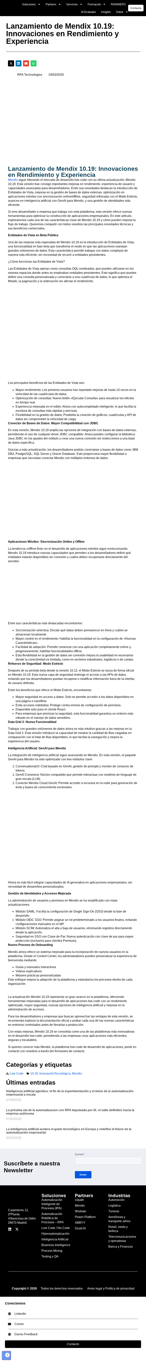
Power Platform (85, 1217)
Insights (106, 11)
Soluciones (29, 4)
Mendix (13, 179)
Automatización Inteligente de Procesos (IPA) (51, 1204)
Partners (51, 4)
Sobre (119, 11)
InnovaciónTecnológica (55, 1073)
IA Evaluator (88, 11)
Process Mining (51, 1250)
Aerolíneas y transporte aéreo (119, 1219)
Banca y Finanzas (120, 1246)
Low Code (17, 1073)
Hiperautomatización (55, 1233)
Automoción (116, 1199)
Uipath (79, 1199)
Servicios (72, 4)
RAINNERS (118, 4)
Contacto (73, 1344)
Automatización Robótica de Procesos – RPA (52, 1218)
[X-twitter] (17, 1229)
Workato (80, 1211)
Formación (94, 4)
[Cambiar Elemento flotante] (6, 1355)
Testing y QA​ (50, 1256)
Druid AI (80, 1228)
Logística (114, 1205)
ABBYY (80, 1222)
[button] (11, 63)
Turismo (113, 1211)
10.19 (34, 1073)
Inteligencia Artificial (54, 1239)
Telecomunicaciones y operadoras (122, 1238)
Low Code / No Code (55, 1228)
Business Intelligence (55, 1245)
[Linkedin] (9, 1229)
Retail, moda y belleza (118, 1229)
